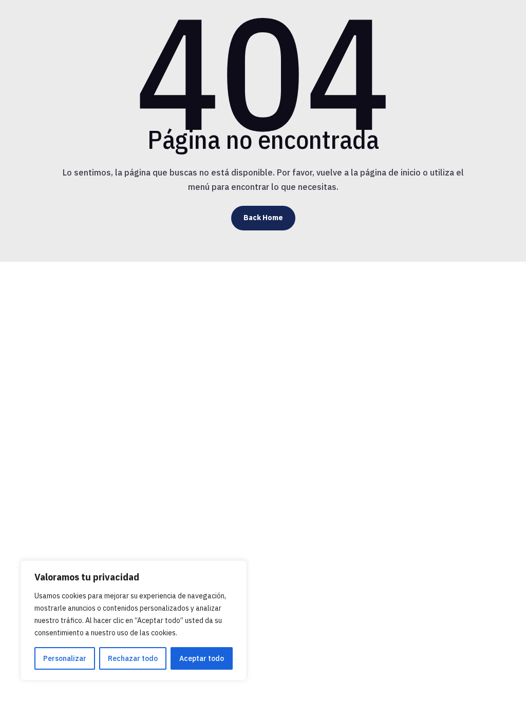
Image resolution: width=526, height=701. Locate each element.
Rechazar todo (133, 658)
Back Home (263, 217)
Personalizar (64, 658)
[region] (134, 620)
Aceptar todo (201, 658)
